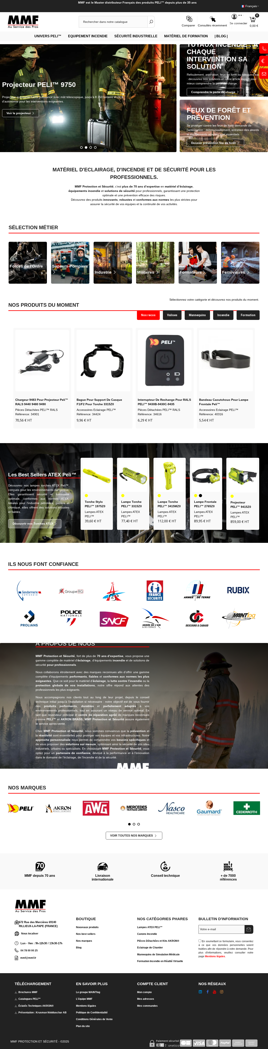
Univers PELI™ (47, 36)
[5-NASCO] (171, 808)
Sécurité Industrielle (135, 36)
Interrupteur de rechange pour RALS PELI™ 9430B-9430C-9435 (103, 402)
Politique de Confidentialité (92, 1012)
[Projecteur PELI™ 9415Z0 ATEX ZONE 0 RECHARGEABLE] (242, 476)
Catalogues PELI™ (29, 998)
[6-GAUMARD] (209, 808)
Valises (172, 315)
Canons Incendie (147, 934)
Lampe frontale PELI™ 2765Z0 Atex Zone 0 (205, 506)
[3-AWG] (96, 808)
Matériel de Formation (186, 36)
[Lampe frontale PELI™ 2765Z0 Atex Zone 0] (206, 476)
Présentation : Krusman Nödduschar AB (42, 1012)
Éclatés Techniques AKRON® (36, 1005)
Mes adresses (145, 998)
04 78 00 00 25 (29, 950)
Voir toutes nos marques (132, 835)
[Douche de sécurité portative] (226, 360)
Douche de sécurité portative (220, 399)
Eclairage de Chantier (150, 947)
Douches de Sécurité (213, 409)
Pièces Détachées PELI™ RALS (98, 409)
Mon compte (144, 992)
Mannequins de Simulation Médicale (158, 954)
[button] (7, 377)
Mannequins (197, 315)
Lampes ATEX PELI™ (149, 927)
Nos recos (148, 315)
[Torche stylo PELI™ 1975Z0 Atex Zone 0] (97, 476)
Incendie (223, 315)
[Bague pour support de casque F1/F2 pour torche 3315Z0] (42, 360)
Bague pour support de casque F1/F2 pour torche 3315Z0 (38, 402)
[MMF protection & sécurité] (30, 21)
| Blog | (221, 36)
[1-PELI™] (20, 808)
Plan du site (83, 1026)
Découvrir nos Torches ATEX (33, 523)
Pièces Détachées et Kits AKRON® (158, 940)
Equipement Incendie (88, 36)
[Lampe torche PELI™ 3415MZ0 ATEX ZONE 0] (170, 476)
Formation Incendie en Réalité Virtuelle (160, 961)
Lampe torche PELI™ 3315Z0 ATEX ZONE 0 (131, 506)
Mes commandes (147, 1005)
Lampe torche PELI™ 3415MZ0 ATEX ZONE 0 (169, 506)
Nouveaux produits (87, 927)
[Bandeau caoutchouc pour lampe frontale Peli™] (165, 360)
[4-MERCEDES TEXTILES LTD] (133, 808)
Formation (248, 315)
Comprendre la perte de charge (213, 92)
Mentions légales (215, 956)
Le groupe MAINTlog (88, 992)
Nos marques (84, 940)
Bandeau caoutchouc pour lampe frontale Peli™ (162, 402)
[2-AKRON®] (58, 808)
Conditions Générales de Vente (94, 1019)
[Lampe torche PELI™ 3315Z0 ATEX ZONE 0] (133, 476)
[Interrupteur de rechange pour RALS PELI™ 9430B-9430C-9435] (103, 360)
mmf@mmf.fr (28, 957)
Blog (78, 947)
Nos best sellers (85, 934)
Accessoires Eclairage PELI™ (34, 409)
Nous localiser (29, 933)
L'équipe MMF (84, 998)
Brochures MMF (27, 992)
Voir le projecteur (19, 113)
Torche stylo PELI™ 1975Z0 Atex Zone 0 (95, 506)
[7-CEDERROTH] (246, 808)
